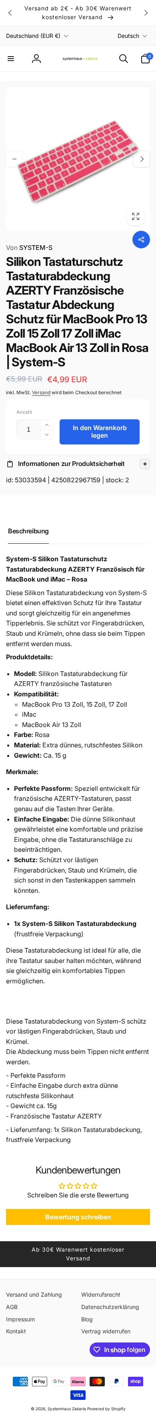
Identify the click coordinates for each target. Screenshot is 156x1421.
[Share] (141, 239)
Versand (41, 392)
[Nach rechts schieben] (145, 12)
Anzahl (24, 412)
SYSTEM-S (29, 248)
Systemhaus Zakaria (67, 1408)
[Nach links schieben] (10, 12)
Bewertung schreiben (78, 1217)
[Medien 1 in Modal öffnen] (78, 159)
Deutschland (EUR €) (33, 35)
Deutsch (128, 35)
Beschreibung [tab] (28, 531)
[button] (11, 58)
